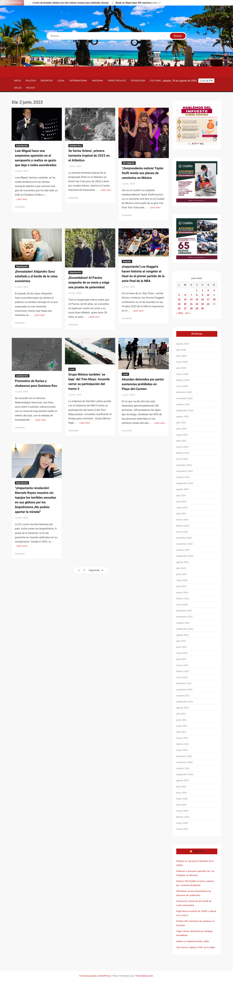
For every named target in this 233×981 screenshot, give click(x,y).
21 (191, 304)
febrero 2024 (182, 525)
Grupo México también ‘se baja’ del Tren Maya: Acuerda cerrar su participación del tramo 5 (89, 381)
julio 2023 (181, 568)
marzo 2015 (182, 829)
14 (191, 299)
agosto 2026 (182, 343)
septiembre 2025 (184, 410)
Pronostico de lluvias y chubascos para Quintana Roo (36, 383)
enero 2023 (182, 604)
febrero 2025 (182, 453)
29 (197, 308)
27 (185, 308)
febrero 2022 (182, 671)
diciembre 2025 (184, 392)
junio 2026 (181, 356)
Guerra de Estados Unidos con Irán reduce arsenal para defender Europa (43, 2)
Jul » (187, 313)
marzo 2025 (182, 447)
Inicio (17, 80)
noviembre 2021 (184, 689)
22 (197, 304)
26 (179, 308)
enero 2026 (182, 386)
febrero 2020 (182, 817)
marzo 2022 (182, 665)
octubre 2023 (183, 550)
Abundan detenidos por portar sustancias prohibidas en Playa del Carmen (143, 384)
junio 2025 (181, 428)
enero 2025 (182, 459)
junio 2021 (181, 720)
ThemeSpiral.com (144, 975)
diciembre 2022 (184, 610)
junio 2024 (181, 501)
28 (191, 308)
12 (179, 299)
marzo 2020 (182, 810)
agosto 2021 (182, 707)
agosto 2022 (182, 635)
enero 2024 (182, 532)
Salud (17, 87)
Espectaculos (117, 80)
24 (208, 304)
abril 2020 (181, 804)
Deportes (47, 80)
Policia (30, 87)
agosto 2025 (182, 416)
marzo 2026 (182, 374)
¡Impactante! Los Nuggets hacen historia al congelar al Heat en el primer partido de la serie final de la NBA (143, 273)
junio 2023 (181, 574)
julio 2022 (181, 641)
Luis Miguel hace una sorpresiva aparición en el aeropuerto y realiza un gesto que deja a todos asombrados (35, 158)
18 (214, 299)
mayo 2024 (182, 507)
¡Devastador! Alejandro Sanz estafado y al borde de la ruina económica (36, 276)
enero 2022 (182, 677)
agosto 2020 (182, 780)
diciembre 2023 (184, 538)
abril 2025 (181, 441)
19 (179, 304)
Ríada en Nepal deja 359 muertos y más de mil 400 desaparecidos (123, 2)
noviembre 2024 (184, 471)
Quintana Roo (76, 146)
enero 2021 (182, 750)
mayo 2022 (182, 653)
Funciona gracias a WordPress (94, 975)
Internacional (78, 80)
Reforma (198, 851)
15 (197, 299)
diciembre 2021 (184, 683)
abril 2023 (181, 586)
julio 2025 (181, 422)
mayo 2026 (182, 362)
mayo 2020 (182, 798)
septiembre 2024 (184, 483)
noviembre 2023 (184, 544)
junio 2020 (181, 792)
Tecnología (137, 80)
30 (202, 308)
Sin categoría (128, 163)
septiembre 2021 (184, 701)
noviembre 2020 (184, 762)
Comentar (20, 207)
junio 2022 (181, 647)
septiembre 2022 (184, 629)
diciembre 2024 (184, 465)
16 (202, 299)
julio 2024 (181, 495)
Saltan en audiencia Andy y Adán (192, 941)
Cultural (155, 80)
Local (61, 80)
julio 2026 (181, 349)
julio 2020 (181, 786)
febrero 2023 (182, 598)
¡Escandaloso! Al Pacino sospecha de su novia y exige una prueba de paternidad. (88, 282)
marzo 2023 (182, 592)
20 (185, 304)
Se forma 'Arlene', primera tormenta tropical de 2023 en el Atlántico (89, 156)
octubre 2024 (183, 477)
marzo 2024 (182, 519)
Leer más (21, 199)
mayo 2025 (182, 434)
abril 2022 (181, 659)
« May (179, 313)
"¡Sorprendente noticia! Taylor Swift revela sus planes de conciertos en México (142, 173)
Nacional (97, 80)
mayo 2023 (182, 580)
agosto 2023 (182, 562)
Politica (31, 80)
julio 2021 (181, 713)
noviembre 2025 (184, 398)
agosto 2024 (182, 489)
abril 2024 (181, 513)
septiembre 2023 (184, 556)
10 (208, 295)
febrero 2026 (182, 380)
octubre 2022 (183, 623)
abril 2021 (181, 732)
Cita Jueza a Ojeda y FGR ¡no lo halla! (195, 947)
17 (208, 299)
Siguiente (94, 570)
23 (202, 304)
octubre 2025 (183, 404)
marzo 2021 (182, 738)
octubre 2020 (183, 768)
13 (185, 299)
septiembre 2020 (184, 774)
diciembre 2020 (184, 756)
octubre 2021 (183, 695)
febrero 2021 (182, 744)
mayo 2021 (182, 726)
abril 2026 (181, 368)
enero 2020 (182, 823)
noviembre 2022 (184, 616)
